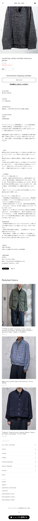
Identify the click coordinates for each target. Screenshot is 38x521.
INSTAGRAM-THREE (8, 500)
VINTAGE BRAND (7, 462)
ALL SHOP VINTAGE (8, 445)
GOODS (4, 470)
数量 (3, 69)
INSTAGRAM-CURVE (8, 497)
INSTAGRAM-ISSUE (8, 494)
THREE (4, 457)
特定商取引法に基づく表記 (24, 508)
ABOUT (4, 484)
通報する (13, 268)
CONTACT (5, 490)
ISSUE (4, 449)
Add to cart (19, 80)
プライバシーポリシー (13, 508)
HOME (4, 481)
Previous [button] (2, 30)
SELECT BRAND (7, 466)
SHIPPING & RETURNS (9, 487)
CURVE (4, 453)
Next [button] (36, 30)
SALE (3, 474)
